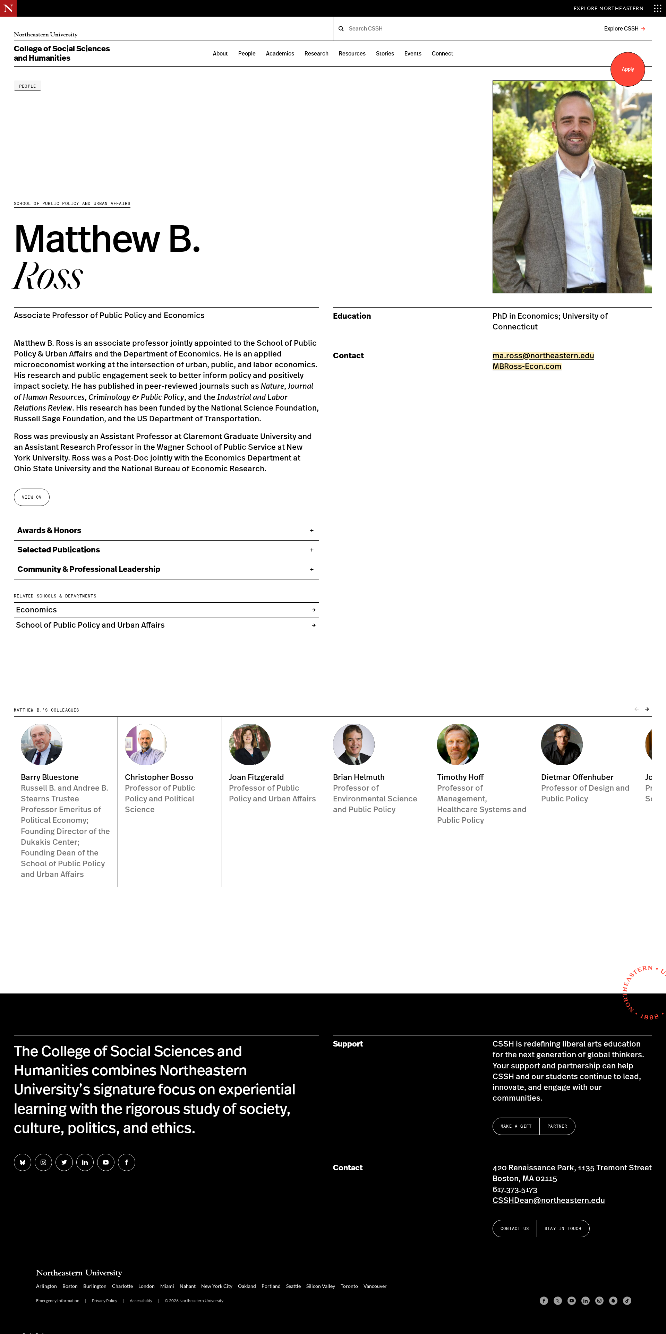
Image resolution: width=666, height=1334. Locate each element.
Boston (70, 1286)
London (146, 1286)
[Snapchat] (613, 1301)
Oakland (247, 1286)
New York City (216, 1286)
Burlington (94, 1286)
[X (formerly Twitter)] (558, 1301)
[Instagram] (599, 1301)
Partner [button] (557, 1126)
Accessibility (141, 1300)
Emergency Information (57, 1300)
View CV (32, 497)
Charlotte (122, 1286)
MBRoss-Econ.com (527, 366)
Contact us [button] (515, 1228)
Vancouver (375, 1286)
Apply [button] (628, 69)
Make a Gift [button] (516, 1126)
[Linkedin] (585, 1301)
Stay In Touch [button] (563, 1228)
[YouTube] (571, 1301)
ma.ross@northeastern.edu (543, 355)
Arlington (46, 1286)
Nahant (188, 1286)
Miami (167, 1286)
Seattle (293, 1286)
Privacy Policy (104, 1300)
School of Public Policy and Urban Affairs (72, 203)
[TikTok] (627, 1301)
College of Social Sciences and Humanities (62, 53)
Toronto (349, 1286)
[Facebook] (544, 1301)
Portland (271, 1286)
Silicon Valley (320, 1286)
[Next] (647, 709)
